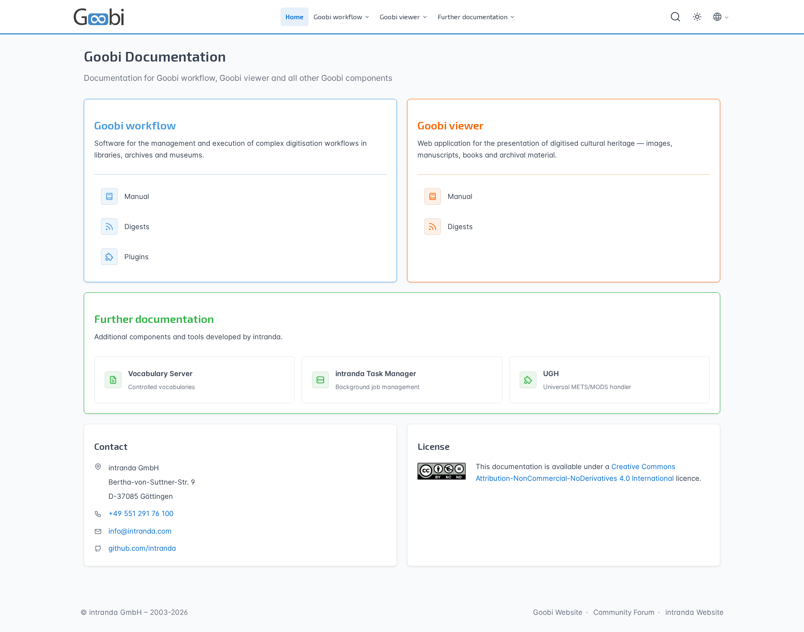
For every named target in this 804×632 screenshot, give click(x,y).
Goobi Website (557, 612)
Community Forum (624, 612)
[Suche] (675, 16)
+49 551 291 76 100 (140, 513)
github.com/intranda (142, 548)
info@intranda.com (140, 531)
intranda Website (694, 612)
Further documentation (473, 17)
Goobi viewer (400, 17)
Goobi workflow (338, 17)
